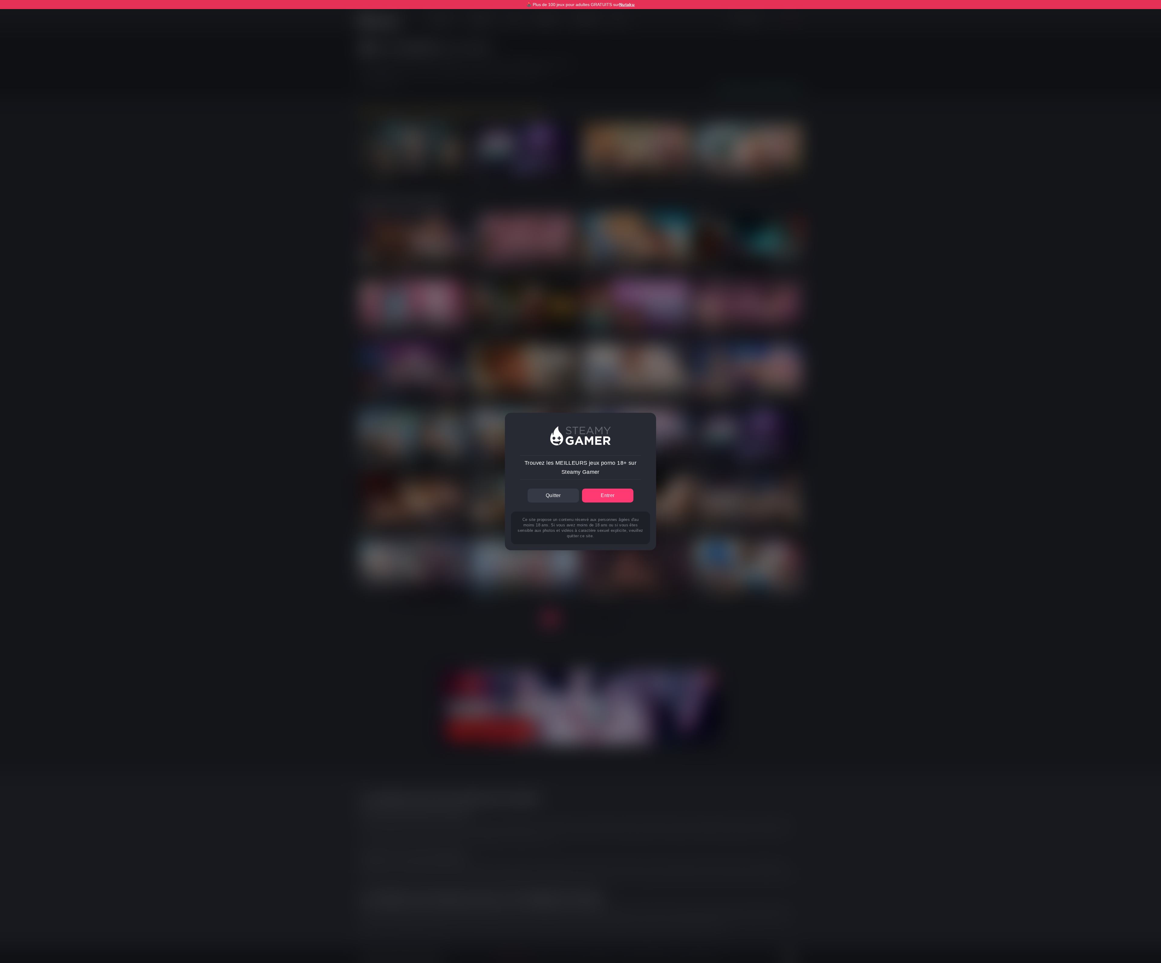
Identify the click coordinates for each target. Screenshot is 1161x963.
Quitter (553, 495)
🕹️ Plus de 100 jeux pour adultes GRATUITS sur (580, 4)
